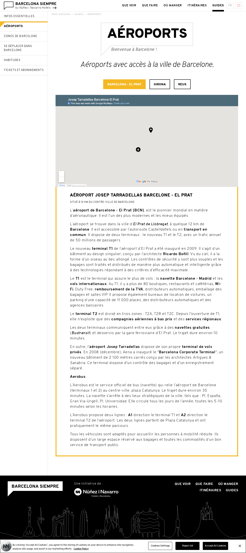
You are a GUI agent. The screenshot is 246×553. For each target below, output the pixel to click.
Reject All (187, 546)
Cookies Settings (160, 546)
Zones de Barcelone (20, 36)
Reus (182, 84)
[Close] (240, 546)
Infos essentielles (19, 16)
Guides (218, 5)
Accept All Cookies (215, 546)
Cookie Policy (81, 549)
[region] (123, 546)
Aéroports (13, 26)
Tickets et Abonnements (24, 70)
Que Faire (150, 5)
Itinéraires (197, 5)
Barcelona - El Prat (124, 84)
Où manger (173, 5)
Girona (160, 84)
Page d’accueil (61, 14)
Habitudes (12, 60)
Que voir (129, 5)
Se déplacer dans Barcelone (18, 48)
